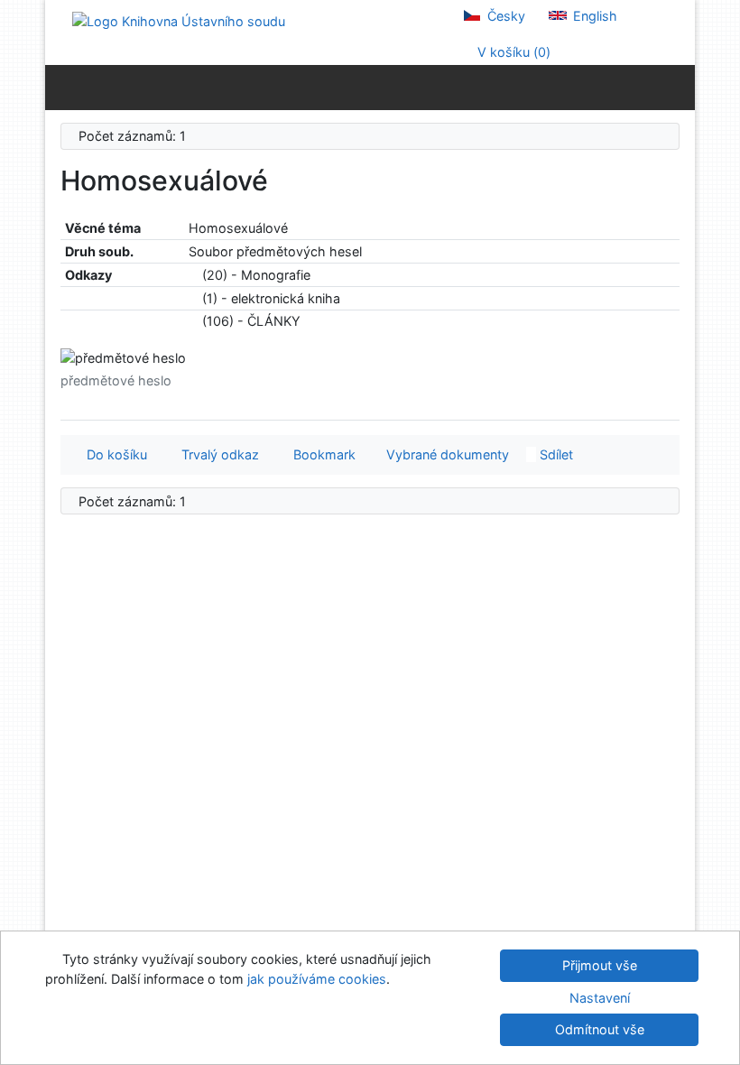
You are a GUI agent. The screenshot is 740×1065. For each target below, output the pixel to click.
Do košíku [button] (113, 454)
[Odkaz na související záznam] (194, 274)
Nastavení (599, 997)
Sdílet (554, 454)
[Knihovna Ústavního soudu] (178, 20)
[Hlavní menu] (677, 86)
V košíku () (512, 52)
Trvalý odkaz (216, 454)
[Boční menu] (62, 86)
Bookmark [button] (321, 454)
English (593, 15)
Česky (504, 15)
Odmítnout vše (599, 1029)
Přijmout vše (599, 965)
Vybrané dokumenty (446, 454)
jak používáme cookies (316, 978)
